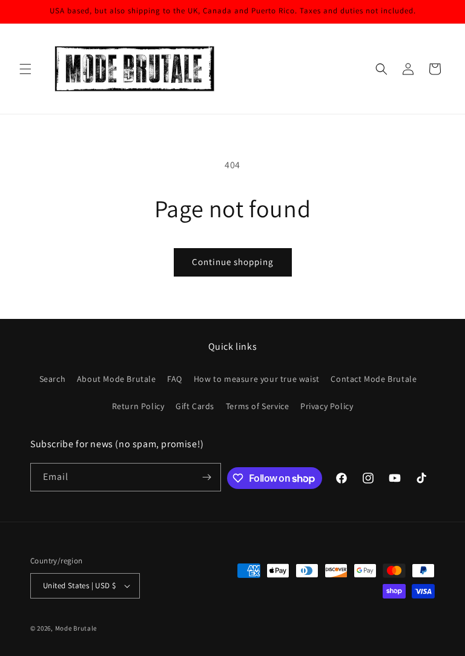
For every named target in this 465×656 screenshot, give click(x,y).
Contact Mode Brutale (374, 378)
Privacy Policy (326, 406)
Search (52, 378)
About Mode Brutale (116, 378)
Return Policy (138, 406)
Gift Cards (195, 406)
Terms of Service (257, 406)
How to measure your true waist (257, 378)
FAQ (174, 378)
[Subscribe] (207, 477)
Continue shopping (233, 261)
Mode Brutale (76, 628)
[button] (25, 69)
